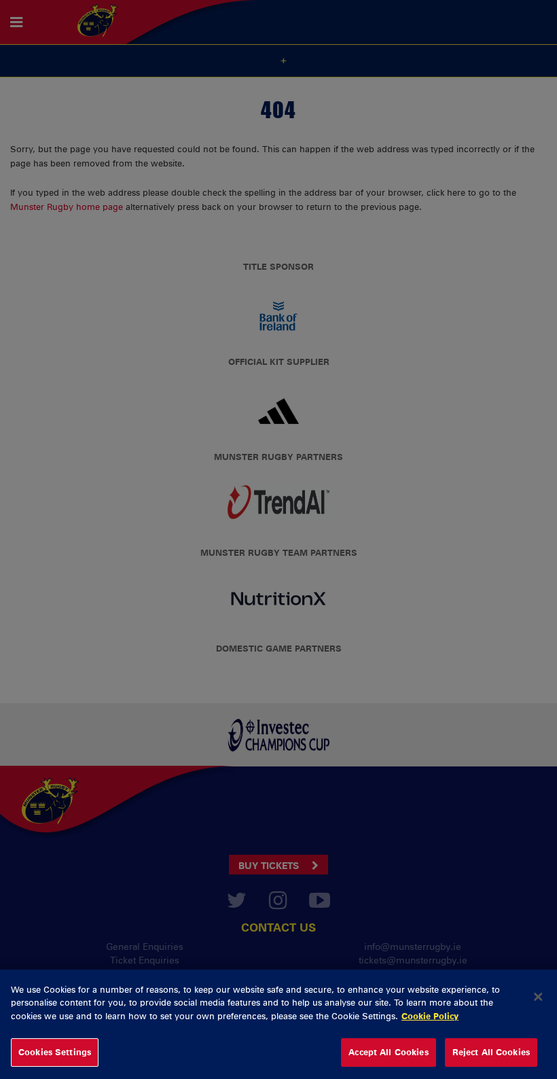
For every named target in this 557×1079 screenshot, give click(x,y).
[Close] (538, 997)
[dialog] (278, 1024)
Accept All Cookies (388, 1051)
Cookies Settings (54, 1051)
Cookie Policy (430, 1015)
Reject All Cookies (491, 1051)
